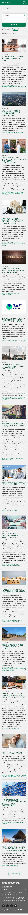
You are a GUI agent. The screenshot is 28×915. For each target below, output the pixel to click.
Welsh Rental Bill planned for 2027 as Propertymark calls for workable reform (14, 848)
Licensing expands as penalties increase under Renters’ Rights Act (13, 270)
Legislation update (12, 564)
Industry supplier (11, 341)
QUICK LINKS (7, 887)
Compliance (22, 87)
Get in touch (13, 894)
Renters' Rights (6, 294)
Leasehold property (14, 193)
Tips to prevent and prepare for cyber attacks (14, 484)
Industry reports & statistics (12, 133)
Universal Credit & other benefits (13, 398)
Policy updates (7, 459)
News (3, 85)
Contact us (7, 890)
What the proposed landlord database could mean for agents (13, 535)
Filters (14, 25)
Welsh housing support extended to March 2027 (12, 753)
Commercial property (18, 669)
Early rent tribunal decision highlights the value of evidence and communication (12, 221)
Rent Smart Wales (11, 132)
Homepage (7, 8)
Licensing (14, 87)
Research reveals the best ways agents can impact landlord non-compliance (13, 320)
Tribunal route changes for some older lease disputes (12, 646)
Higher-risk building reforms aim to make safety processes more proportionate (14, 802)
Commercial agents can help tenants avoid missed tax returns (13, 591)
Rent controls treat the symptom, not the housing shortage (13, 425)
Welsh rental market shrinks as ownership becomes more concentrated (11, 113)
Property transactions (18, 776)
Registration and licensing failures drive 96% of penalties (13, 58)
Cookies (9, 892)
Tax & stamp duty (13, 621)
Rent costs (19, 458)
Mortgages (22, 775)
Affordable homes (12, 192)
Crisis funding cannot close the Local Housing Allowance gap (13, 366)
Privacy (4, 892)
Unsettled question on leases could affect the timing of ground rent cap (13, 695)
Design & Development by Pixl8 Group (13, 910)
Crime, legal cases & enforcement (10, 86)
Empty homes (6, 776)
